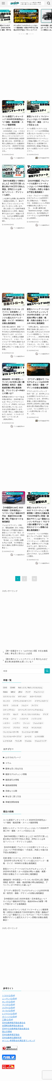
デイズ (45, 714)
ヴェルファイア (40, 741)
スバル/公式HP (8, 1010)
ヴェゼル (28, 741)
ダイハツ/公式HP (9, 1016)
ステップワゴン (9, 709)
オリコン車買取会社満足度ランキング (18, 1040)
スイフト (34, 705)
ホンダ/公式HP (8, 1001)
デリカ (5, 718)
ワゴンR (18, 741)
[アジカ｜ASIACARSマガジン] (26, 3)
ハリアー (16, 723)
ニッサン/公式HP (9, 998)
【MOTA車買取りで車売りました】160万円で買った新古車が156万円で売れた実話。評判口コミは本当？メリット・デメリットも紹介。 (25, 839)
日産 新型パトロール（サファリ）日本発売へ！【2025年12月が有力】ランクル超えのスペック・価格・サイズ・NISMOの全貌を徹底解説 (26, 861)
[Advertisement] (26, 67)
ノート (14, 718)
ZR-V (20, 692)
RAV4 (5, 692)
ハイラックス (36, 718)
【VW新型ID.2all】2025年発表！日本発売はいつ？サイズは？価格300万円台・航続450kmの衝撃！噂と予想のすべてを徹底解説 (25, 901)
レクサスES (39, 736)
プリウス (16, 727)
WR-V (13, 692)
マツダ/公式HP (8, 1004)
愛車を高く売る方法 (14, 768)
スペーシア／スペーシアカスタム (30, 709)
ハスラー (6, 723)
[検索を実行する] (47, 670)
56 (34, 578)
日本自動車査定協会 (11, 1034)
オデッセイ (22, 696)
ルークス (28, 736)
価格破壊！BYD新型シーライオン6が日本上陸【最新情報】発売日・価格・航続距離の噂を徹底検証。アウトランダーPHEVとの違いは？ (26, 882)
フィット (26, 723)
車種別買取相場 (12, 802)
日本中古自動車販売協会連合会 (15, 1028)
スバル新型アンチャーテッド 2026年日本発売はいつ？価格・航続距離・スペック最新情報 (25, 821)
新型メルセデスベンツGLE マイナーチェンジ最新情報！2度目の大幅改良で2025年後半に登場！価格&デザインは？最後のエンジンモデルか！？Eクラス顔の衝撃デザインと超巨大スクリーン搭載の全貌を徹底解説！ (26, 914)
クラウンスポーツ (41, 701)
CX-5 (5, 687)
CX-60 (12, 687)
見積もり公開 (11, 790)
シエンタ (15, 705)
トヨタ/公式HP (8, 995)
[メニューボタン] (3, 3)
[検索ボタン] (48, 3)
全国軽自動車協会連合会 (12, 1025)
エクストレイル (9, 696)
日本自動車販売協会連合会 (13, 1022)
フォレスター (38, 723)
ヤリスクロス (36, 727)
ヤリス (25, 727)
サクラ (5, 705)
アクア (28, 692)
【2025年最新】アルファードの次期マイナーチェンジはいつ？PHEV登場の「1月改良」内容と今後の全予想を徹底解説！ (25, 850)
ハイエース (24, 718)
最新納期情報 (11, 785)
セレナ (15, 714)
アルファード (39, 692)
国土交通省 (7, 1031)
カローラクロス (35, 696)
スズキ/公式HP (8, 1007)
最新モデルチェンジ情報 (16, 774)
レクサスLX (7, 741)
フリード (6, 727)
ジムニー (24, 705)
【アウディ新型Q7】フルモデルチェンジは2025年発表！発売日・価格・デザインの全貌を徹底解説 (26, 891)
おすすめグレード (13, 757)
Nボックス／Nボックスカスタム (30, 687)
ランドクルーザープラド (12, 736)
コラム (8, 763)
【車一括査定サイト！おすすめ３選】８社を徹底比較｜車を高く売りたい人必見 (26, 652)
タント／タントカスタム (30, 714)
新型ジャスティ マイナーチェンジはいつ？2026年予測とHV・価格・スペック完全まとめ (26, 829)
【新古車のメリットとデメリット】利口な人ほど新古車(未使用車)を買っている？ (26, 660)
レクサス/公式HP (9, 1013)
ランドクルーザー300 (30, 732)
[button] (19, 33)
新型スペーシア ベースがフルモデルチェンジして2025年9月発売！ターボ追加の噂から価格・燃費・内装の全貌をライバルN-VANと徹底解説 (25, 871)
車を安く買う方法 (13, 796)
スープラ (6, 714)
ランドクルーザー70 (10, 732)
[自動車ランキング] (9, 1049)
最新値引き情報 (12, 779)
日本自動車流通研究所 (11, 1037)
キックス (6, 701)
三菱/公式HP (7, 1019)
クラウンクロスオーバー (22, 701)
